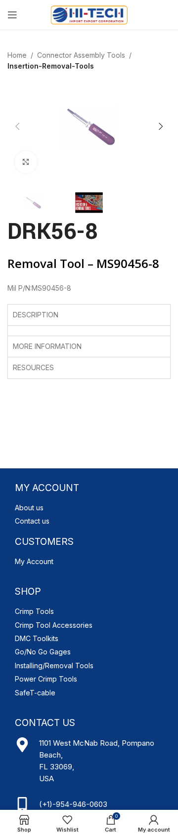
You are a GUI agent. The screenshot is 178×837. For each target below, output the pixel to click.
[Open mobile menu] (12, 15)
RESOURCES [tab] (33, 367)
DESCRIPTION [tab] (35, 314)
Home (17, 55)
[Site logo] (89, 14)
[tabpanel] (89, 330)
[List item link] (89, 507)
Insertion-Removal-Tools (50, 66)
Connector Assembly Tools (81, 55)
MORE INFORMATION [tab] (47, 346)
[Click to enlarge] (26, 162)
